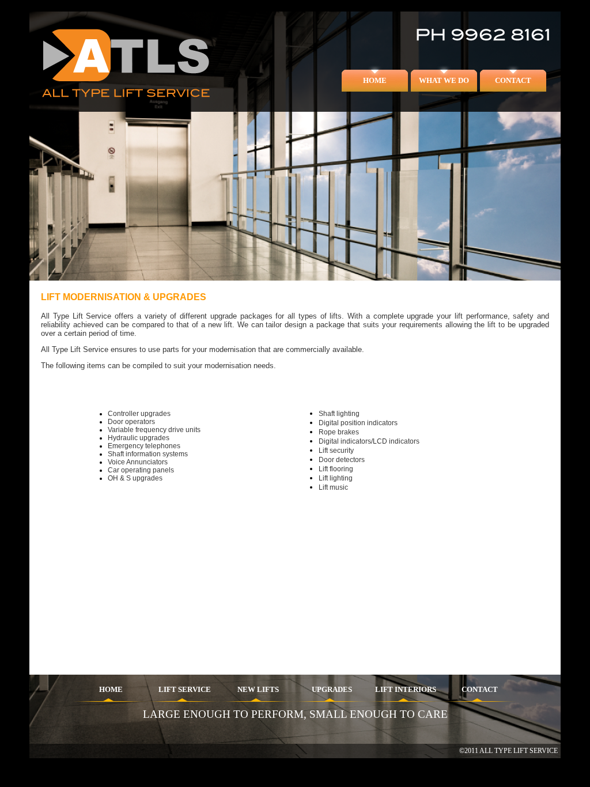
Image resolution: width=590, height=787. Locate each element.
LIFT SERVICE (184, 689)
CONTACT (513, 80)
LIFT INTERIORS (405, 689)
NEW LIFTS (258, 689)
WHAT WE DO (444, 80)
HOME (375, 80)
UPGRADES (332, 689)
